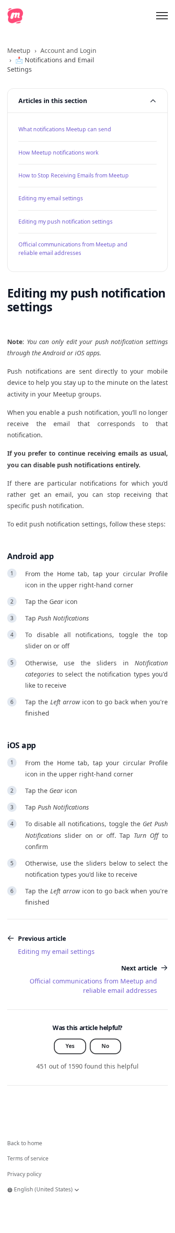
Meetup (19, 50)
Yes (70, 1046)
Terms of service (27, 1158)
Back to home (24, 1143)
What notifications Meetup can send (64, 129)
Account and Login (68, 50)
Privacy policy (24, 1174)
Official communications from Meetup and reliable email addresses (72, 248)
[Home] (15, 16)
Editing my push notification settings (65, 221)
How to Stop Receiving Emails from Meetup (73, 175)
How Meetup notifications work (58, 152)
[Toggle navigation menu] (162, 15)
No (105, 1046)
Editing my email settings (50, 198)
